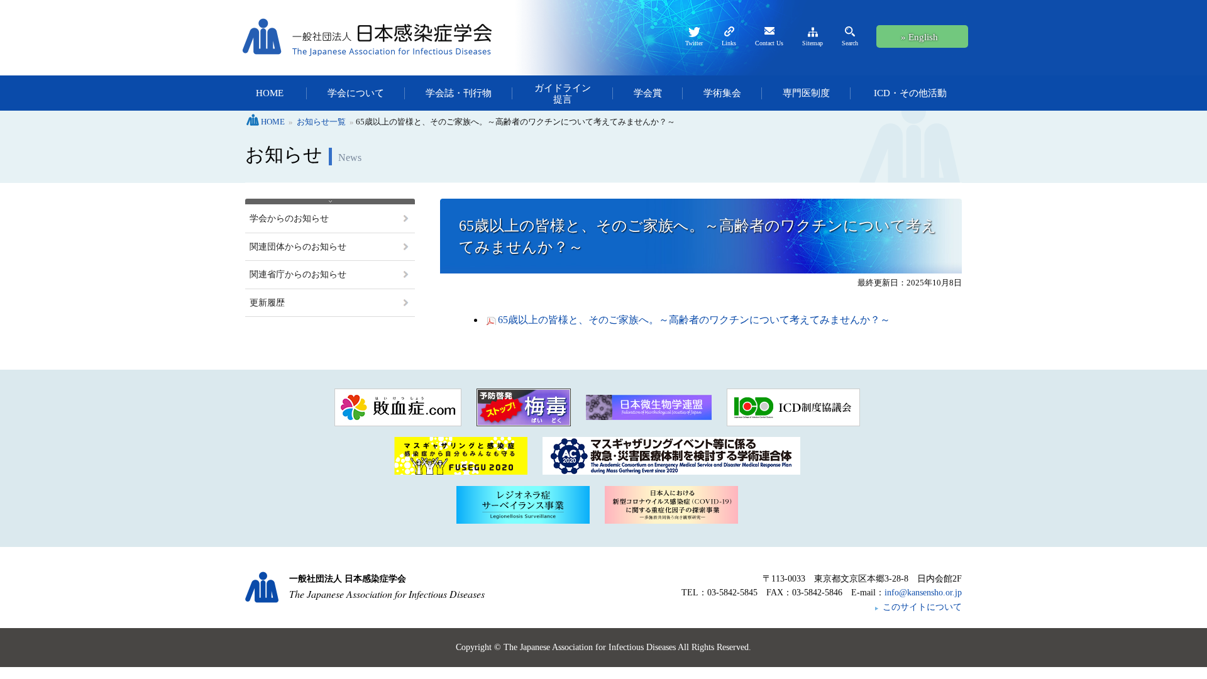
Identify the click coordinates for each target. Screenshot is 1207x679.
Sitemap (812, 43)
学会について (356, 93)
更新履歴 (267, 302)
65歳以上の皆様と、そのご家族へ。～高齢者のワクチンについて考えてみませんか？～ (694, 319)
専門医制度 (806, 93)
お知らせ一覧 (321, 121)
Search (850, 43)
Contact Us (769, 43)
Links (729, 43)
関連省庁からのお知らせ (298, 274)
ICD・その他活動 (910, 93)
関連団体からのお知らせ (298, 246)
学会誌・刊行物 (459, 93)
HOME (270, 93)
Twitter (694, 43)
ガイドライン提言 (562, 93)
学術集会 (722, 93)
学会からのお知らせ (289, 218)
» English (919, 37)
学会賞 (648, 93)
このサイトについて (922, 607)
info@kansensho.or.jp (923, 592)
